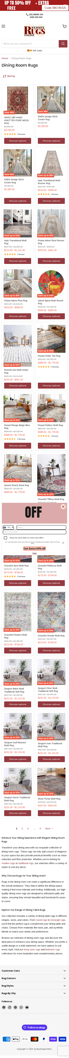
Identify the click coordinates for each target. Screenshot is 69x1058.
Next (48, 828)
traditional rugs (26, 863)
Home (5, 58)
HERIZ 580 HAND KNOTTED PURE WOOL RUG (16, 120)
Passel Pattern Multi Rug (50, 425)
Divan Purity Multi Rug (49, 798)
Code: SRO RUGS (55, 5)
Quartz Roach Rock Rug (16, 485)
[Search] (63, 43)
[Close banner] (65, 5)
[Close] (63, 506)
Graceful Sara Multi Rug (16, 565)
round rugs (41, 920)
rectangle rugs (57, 920)
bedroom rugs (52, 949)
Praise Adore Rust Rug (15, 300)
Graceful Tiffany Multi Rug (51, 499)
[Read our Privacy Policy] (63, 543)
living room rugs (32, 949)
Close (34, 553)
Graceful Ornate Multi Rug (51, 635)
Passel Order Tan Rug (49, 356)
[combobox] (8, 527)
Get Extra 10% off (34, 548)
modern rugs (8, 863)
